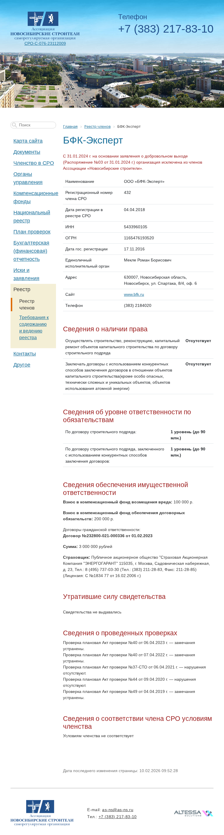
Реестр (21, 289)
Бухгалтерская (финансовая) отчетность (31, 251)
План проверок (31, 232)
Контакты (24, 354)
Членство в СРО (33, 163)
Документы (26, 152)
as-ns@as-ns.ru (117, 809)
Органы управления (28, 178)
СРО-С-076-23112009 (45, 43)
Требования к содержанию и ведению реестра (34, 327)
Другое (21, 365)
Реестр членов (27, 304)
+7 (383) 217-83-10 (166, 29)
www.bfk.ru (134, 294)
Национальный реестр (31, 217)
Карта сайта (28, 141)
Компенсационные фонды (34, 197)
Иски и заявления (26, 274)
